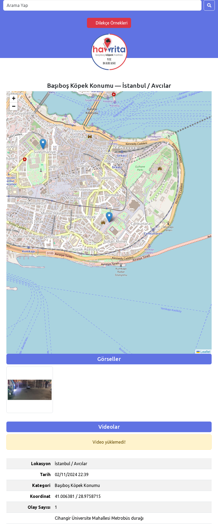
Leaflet (205, 351)
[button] (109, 217)
